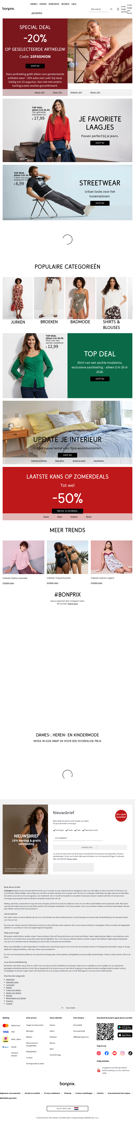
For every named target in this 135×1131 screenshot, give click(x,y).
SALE (52, 1049)
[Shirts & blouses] (111, 304)
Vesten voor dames (13, 993)
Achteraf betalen (14, 1054)
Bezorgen (30, 1031)
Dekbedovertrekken (39, 461)
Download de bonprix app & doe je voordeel (114, 1018)
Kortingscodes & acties (35, 1063)
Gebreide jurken (12, 982)
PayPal (13, 1047)
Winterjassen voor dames (16, 998)
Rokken (9, 987)
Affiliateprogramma (81, 1037)
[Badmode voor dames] (80, 301)
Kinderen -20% (76, 92)
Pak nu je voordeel (67, 511)
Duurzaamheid (79, 1031)
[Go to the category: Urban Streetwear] (67, 192)
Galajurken (10, 979)
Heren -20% (57, 92)
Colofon (100, 1093)
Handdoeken (99, 461)
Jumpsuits (10, 985)
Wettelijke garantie (8, 1098)
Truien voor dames (13, 990)
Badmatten (59, 461)
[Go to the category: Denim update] (67, 130)
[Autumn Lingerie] (111, 562)
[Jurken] (18, 301)
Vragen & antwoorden (34, 1025)
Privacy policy (71, 859)
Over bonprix (78, 1018)
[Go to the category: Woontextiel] (67, 432)
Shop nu (35, 66)
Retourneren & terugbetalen (32, 1044)
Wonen (89, 516)
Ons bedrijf (77, 1025)
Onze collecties (56, 1018)
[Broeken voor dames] (49, 301)
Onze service (31, 1018)
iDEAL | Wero (16, 1039)
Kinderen (74, 516)
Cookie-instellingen (84, 1093)
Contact (29, 1057)
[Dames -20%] (35, 57)
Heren (59, 516)
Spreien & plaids (79, 461)
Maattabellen (31, 1051)
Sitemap (67, 1093)
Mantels (9, 995)
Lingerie (9, 1003)
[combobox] (99, 9)
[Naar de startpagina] (16, 9)
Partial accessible (32, 1093)
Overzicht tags (55, 1055)
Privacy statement (52, 1093)
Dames (46, 516)
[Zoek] (111, 9)
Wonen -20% (95, 92)
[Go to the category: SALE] (67, 493)
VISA (13, 1032)
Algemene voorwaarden (10, 1093)
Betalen (29, 1037)
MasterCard (15, 1025)
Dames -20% (40, 92)
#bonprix (67, 594)
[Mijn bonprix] (118, 9)
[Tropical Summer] (67, 562)
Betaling (6, 1018)
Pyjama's (9, 1001)
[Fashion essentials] (23, 562)
